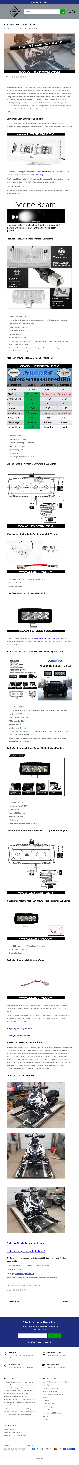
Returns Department (50, 1391)
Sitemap (45, 1416)
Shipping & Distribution (51, 1388)
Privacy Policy (47, 1407)
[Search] (62, 11)
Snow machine (27, 1285)
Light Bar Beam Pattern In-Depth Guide (56, 1382)
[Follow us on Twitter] (9, 1449)
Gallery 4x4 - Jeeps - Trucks (13, 1432)
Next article (66, 1301)
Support (45, 1419)
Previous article (14, 1301)
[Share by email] (24, 76)
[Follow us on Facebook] (5, 1449)
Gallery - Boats (9, 1429)
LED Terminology (48, 1404)
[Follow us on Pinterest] (16, 1449)
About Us (46, 1385)
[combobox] (42, 11)
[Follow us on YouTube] (19, 1449)
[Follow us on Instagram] (12, 1449)
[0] (73, 11)
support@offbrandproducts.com (23, 1273)
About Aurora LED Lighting (52, 1413)
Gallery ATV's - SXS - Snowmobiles (15, 1435)
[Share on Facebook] (13, 76)
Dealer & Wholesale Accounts (53, 1394)
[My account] (70, 12)
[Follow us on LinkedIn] (23, 1449)
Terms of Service (48, 1410)
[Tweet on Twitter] (21, 76)
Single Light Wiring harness (19, 1028)
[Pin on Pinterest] (17, 76)
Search (45, 1397)
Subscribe (54, 1336)
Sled (19, 1285)
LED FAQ (46, 1400)
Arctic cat (14, 1285)
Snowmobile (36, 1285)
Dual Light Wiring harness (18, 1035)
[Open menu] (5, 11)
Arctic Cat (7, 29)
